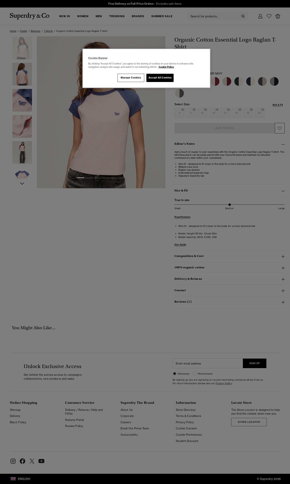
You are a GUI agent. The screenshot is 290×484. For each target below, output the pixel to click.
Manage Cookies (131, 77)
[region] (146, 68)
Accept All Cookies (160, 77)
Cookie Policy (166, 67)
